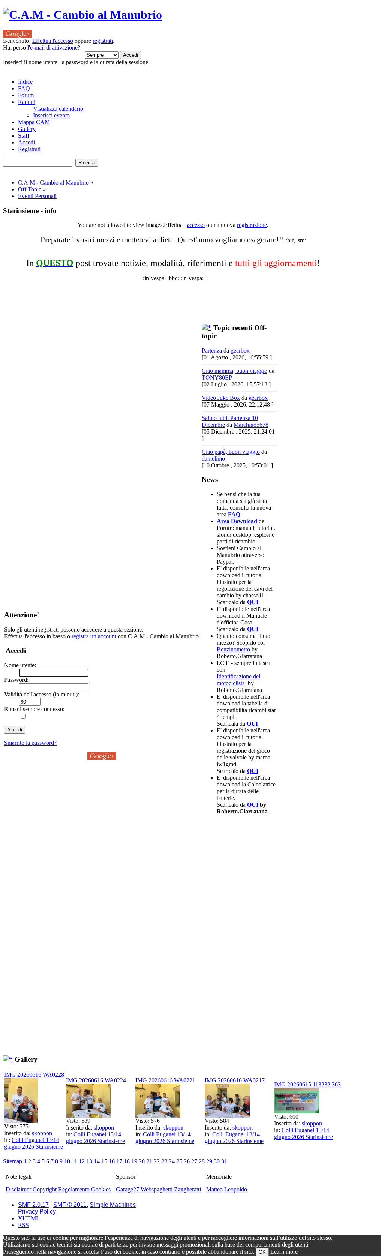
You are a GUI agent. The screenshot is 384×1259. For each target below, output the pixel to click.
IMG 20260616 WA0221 (165, 1080)
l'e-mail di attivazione (52, 47)
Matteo (214, 1189)
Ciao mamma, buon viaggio (234, 371)
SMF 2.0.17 (33, 1205)
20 (142, 1161)
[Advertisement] (185, 298)
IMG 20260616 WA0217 (235, 1080)
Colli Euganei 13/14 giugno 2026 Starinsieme (33, 1143)
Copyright (45, 1189)
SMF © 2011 (70, 1205)
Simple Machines (113, 1205)
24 (172, 1161)
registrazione (252, 225)
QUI (252, 602)
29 (209, 1161)
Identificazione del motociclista (238, 679)
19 (134, 1161)
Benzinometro (233, 649)
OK (262, 1252)
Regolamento (74, 1189)
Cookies (101, 1189)
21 (149, 1161)
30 (217, 1161)
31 (224, 1161)
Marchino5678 (251, 425)
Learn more (284, 1251)
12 (82, 1161)
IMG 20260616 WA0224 (96, 1080)
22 (157, 1161)
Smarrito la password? (30, 743)
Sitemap (12, 1161)
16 (112, 1161)
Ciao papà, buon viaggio (231, 452)
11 (74, 1161)
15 (104, 1161)
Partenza (212, 350)
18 (127, 1161)
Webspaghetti (156, 1189)
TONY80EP (217, 377)
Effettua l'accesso (52, 41)
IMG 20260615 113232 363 (307, 1084)
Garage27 (127, 1189)
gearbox (240, 350)
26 (187, 1161)
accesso (196, 225)
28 (202, 1161)
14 (97, 1161)
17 (119, 1161)
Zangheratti (187, 1189)
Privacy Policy (37, 1211)
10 (67, 1161)
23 (164, 1161)
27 (194, 1161)
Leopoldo (235, 1189)
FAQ (234, 514)
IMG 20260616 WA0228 (34, 1074)
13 (89, 1161)
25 (179, 1161)
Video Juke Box (221, 398)
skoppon (42, 1133)
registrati (103, 41)
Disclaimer (18, 1189)
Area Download (237, 521)
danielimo (213, 458)
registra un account (94, 636)
